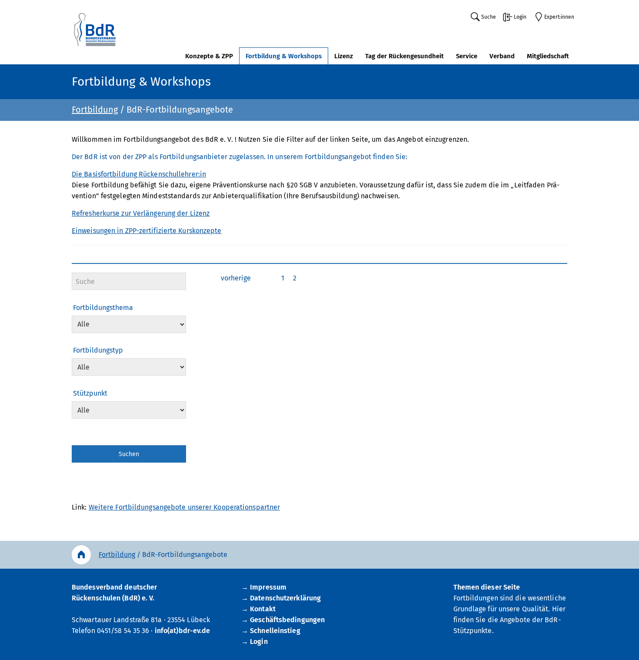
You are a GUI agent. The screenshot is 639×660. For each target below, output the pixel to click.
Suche (488, 17)
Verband (502, 56)
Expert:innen (559, 17)
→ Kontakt (258, 609)
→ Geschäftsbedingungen (283, 620)
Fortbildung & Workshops (284, 56)
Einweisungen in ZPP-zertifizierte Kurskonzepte (147, 231)
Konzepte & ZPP (209, 56)
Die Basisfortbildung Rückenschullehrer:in (139, 174)
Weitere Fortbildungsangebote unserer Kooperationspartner (184, 507)
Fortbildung (95, 109)
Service (466, 56)
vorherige (236, 278)
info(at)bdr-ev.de (182, 631)
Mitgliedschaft (548, 56)
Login (520, 17)
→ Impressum (263, 587)
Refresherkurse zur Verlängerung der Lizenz (141, 213)
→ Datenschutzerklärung (281, 598)
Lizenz (343, 56)
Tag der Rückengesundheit (404, 56)
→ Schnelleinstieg (270, 631)
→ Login (254, 641)
